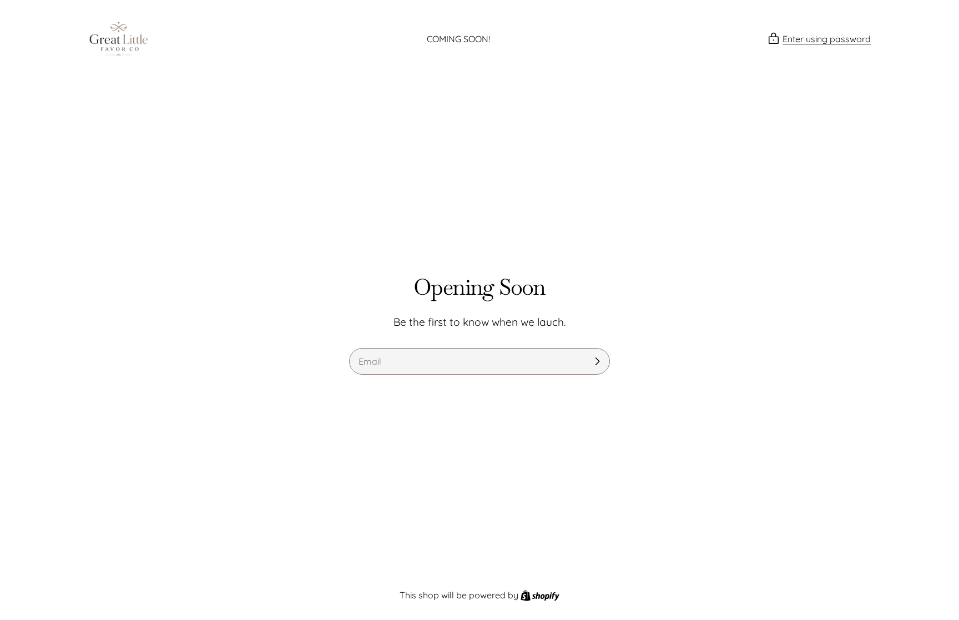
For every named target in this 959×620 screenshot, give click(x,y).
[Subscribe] (597, 361)
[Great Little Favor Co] (118, 39)
